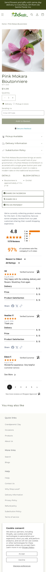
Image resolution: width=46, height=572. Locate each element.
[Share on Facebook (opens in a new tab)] (12, 306)
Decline (22, 560)
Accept (22, 554)
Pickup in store (22, 104)
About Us (9, 441)
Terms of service (12, 517)
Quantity (6, 93)
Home (4, 24)
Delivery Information (14, 495)
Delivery (9, 104)
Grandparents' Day (13, 424)
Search (8, 457)
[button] (31, 14)
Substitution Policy (13, 511)
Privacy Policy (28, 547)
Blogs (7, 462)
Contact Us (9, 483)
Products (9, 436)
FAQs (7, 478)
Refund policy (11, 506)
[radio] (33, 231)
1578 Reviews (15, 241)
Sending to (10, 108)
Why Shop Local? (12, 489)
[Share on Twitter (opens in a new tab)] (16, 306)
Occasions (9, 430)
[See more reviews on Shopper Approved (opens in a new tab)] (21, 306)
